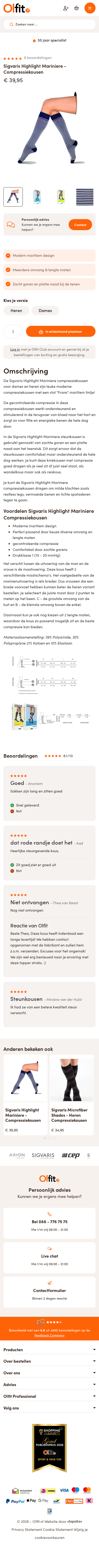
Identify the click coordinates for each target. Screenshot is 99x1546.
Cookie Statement (58, 1529)
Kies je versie (15, 300)
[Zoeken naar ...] (11, 24)
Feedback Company (49, 1335)
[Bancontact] (57, 1501)
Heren (16, 310)
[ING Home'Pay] (74, 1501)
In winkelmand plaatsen (64, 331)
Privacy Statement (27, 1529)
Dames (45, 310)
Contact (80, 224)
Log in (15, 349)
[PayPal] (15, 1501)
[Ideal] (48, 1490)
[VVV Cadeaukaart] (49, 1511)
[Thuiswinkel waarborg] (22, 1490)
